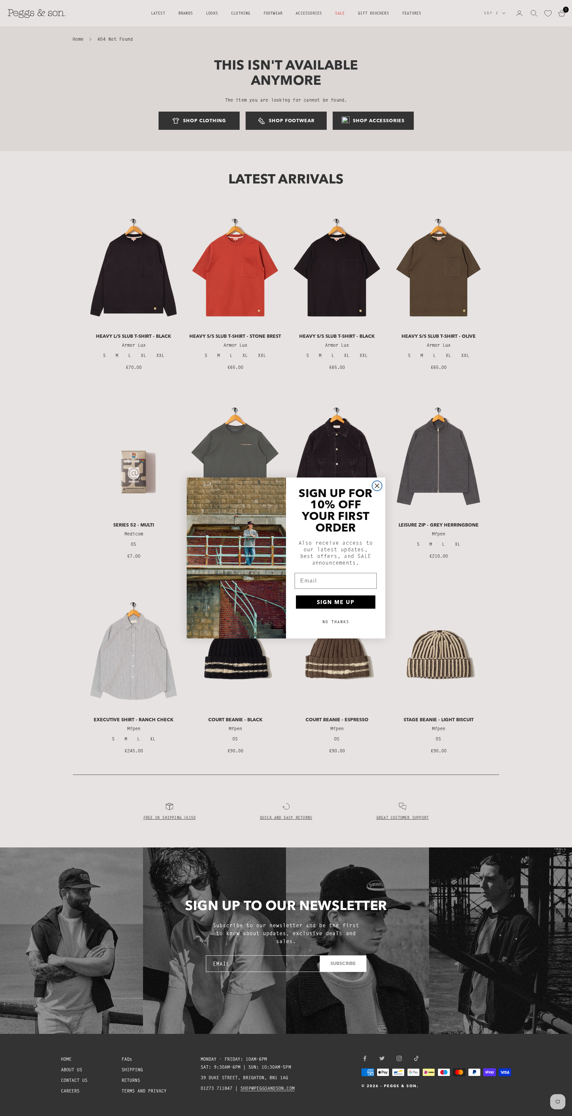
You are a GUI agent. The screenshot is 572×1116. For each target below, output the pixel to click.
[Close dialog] (377, 486)
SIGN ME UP (336, 602)
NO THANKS (335, 621)
